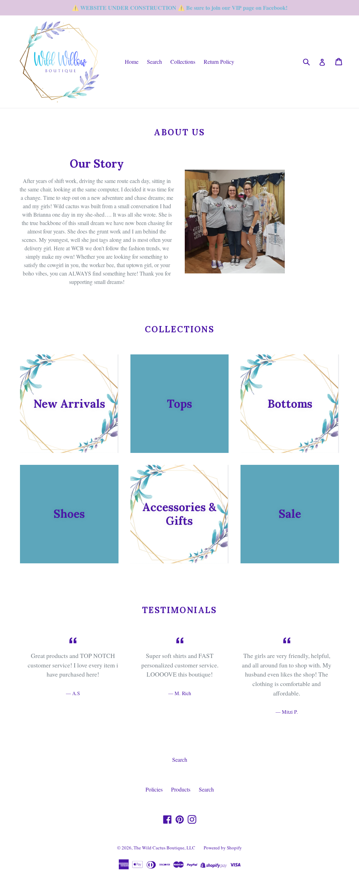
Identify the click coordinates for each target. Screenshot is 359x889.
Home (131, 61)
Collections (182, 61)
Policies (154, 789)
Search (154, 61)
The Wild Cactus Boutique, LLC (164, 847)
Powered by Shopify (223, 847)
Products (180, 789)
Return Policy (219, 61)
